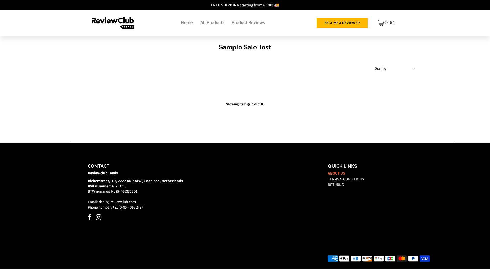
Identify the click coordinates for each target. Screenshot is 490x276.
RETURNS (336, 185)
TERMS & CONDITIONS (346, 179)
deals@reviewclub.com (117, 202)
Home (187, 22)
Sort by (380, 68)
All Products (212, 22)
